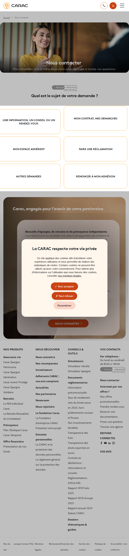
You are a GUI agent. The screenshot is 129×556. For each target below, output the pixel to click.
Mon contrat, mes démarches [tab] (95, 118)
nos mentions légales (69, 275)
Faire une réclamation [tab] (95, 149)
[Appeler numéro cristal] (104, 5)
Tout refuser (65, 296)
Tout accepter (65, 286)
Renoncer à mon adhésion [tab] (95, 176)
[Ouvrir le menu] (122, 5)
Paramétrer (64, 305)
